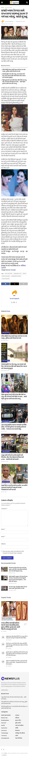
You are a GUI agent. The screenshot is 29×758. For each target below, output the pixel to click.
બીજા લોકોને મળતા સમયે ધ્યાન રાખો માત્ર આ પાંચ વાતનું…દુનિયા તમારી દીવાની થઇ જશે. (13, 70)
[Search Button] (27, 2)
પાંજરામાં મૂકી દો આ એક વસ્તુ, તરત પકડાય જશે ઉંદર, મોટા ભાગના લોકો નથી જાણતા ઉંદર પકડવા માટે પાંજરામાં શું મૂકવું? (13, 75)
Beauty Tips (4, 718)
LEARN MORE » (4, 690)
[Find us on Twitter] (3, 749)
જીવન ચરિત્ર (18, 720)
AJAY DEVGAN (8, 273)
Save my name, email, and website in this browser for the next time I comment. (13, 552)
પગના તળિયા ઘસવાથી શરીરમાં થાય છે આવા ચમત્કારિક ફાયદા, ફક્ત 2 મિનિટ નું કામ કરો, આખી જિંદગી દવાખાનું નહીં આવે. (10, 626)
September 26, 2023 (5, 370)
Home (2, 7)
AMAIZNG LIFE (17, 273)
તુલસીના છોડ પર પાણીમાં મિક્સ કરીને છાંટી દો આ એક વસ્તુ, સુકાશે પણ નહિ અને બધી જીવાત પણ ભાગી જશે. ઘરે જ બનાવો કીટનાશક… (17, 653)
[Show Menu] (2, 2)
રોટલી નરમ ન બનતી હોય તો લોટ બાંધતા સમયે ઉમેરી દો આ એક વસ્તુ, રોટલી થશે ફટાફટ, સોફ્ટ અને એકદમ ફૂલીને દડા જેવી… (17, 644)
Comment (4, 508)
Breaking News (5, 720)
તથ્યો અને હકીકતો (8, 7)
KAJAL (24, 273)
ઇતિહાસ (17, 718)
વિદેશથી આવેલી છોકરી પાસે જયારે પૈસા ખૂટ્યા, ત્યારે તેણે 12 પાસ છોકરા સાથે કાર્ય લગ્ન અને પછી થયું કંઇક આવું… (18, 569)
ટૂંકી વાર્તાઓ (18, 723)
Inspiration (4, 728)
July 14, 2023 (4, 431)
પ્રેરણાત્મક (17, 730)
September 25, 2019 (20, 21)
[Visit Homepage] (14, 2)
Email (3, 536)
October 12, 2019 (13, 590)
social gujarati (5, 278)
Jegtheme (4, 755)
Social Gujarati (9, 21)
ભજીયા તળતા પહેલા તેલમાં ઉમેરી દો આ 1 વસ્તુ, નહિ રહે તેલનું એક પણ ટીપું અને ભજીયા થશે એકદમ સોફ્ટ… (16, 637)
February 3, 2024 (5, 340)
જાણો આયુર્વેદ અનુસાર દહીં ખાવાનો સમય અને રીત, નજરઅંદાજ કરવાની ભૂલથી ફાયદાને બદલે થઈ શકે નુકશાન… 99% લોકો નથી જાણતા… (18, 578)
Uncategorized (5, 738)
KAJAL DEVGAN (6, 276)
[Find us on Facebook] (1, 749)
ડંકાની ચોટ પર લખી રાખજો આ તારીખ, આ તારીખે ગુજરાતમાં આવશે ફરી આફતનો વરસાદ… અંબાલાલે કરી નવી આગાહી (14, 487)
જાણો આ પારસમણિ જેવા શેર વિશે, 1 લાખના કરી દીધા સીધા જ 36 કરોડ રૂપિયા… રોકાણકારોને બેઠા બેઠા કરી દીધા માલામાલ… (16, 662)
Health (3, 725)
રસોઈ (16, 735)
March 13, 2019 (12, 573)
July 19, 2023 (4, 401)
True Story (4, 735)
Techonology (6, 421)
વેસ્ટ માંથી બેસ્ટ (18, 738)
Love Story (4, 730)
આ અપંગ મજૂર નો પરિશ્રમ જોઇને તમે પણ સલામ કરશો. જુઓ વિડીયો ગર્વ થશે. (18, 587)
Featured (3, 723)
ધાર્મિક (16, 728)
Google (13, 270)
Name (3, 529)
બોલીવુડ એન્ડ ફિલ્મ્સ (20, 733)
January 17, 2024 (5, 461)
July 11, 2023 (4, 491)
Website (3, 544)
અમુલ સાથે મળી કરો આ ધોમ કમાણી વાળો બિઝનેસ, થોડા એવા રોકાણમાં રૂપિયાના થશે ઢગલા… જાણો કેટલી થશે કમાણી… (12, 457)
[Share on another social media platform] (23, 283)
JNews (5, 753)
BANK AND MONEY (6, 715)
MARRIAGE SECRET (16, 276)
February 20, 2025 (13, 583)
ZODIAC (17, 715)
